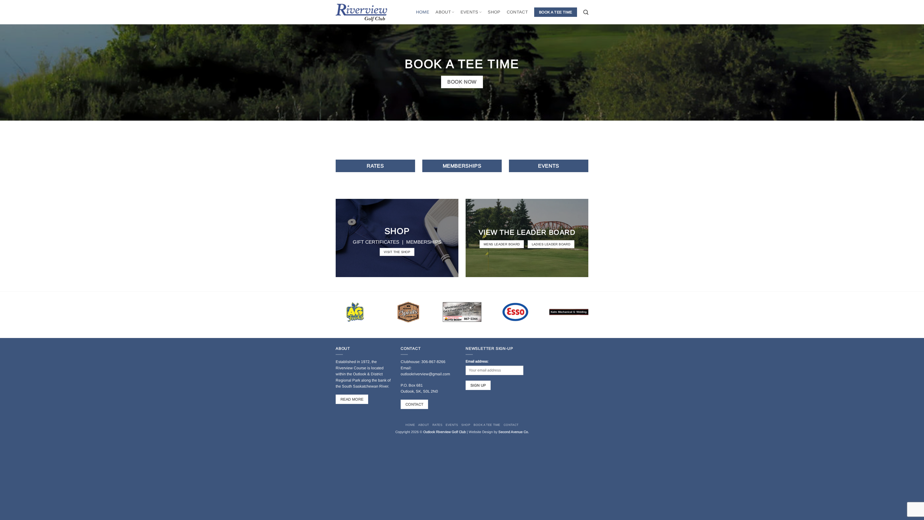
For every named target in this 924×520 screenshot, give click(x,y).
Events (469, 12)
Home (422, 12)
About (443, 12)
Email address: (477, 361)
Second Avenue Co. (513, 432)
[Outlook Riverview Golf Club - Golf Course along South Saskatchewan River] (364, 12)
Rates (437, 425)
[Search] (585, 12)
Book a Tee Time (487, 425)
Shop (494, 12)
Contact (517, 12)
